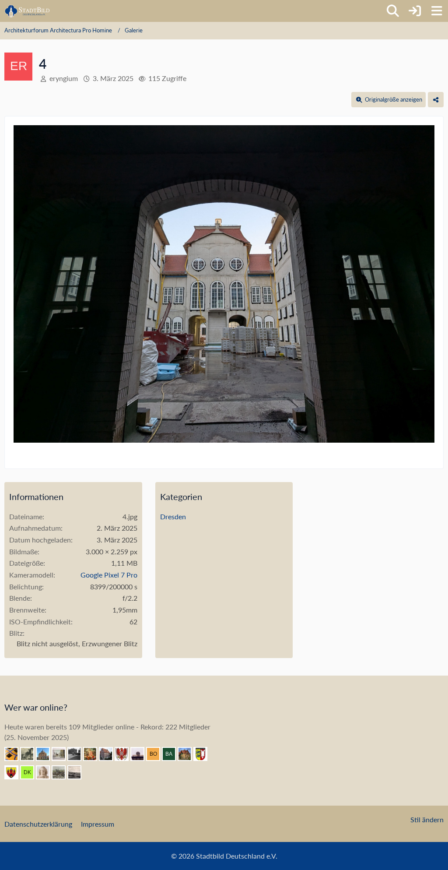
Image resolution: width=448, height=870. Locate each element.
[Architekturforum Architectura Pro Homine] (27, 11)
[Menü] (436, 11)
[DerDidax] (46, 754)
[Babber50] (172, 754)
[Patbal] (77, 754)
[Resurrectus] (93, 754)
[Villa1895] (188, 754)
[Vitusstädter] (30, 754)
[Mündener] (62, 772)
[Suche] (393, 11)
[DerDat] (77, 772)
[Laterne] (140, 754)
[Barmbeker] (62, 754)
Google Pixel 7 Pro (108, 575)
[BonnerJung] (156, 754)
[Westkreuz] (14, 772)
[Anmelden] (415, 11)
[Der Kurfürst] (30, 772)
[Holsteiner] (203, 754)
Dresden (173, 516)
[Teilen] (436, 99)
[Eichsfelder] (125, 754)
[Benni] (14, 754)
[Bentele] (109, 754)
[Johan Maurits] (46, 772)
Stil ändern (427, 819)
